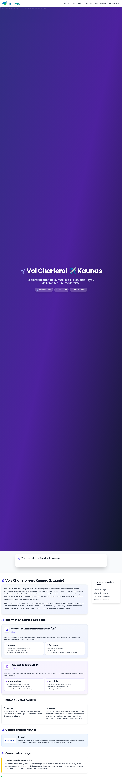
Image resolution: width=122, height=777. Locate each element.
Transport (80, 3)
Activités (103, 3)
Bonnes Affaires (92, 3)
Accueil (66, 3)
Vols (73, 3)
